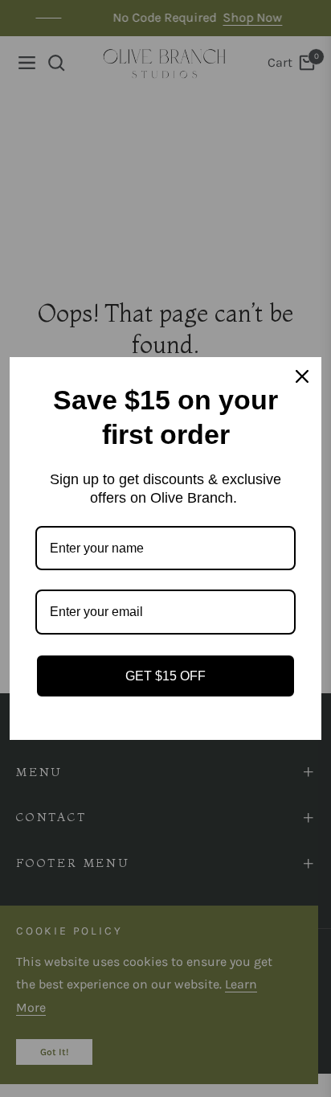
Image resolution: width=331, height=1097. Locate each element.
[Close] (302, 376)
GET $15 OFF (165, 676)
